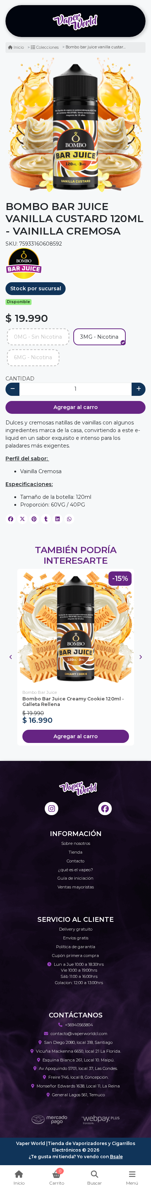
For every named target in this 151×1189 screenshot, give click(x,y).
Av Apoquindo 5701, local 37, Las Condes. (78, 1068)
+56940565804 (79, 1024)
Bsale (116, 1156)
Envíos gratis (75, 937)
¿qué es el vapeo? (75, 869)
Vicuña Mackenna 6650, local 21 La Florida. (78, 1051)
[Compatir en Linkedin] (57, 519)
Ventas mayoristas (76, 887)
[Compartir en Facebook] (10, 519)
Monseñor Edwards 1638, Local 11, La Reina (78, 1086)
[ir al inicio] (78, 788)
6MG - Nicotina (33, 357)
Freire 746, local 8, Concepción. (78, 1077)
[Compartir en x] (22, 519)
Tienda (75, 852)
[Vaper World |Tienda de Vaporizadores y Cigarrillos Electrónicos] (75, 21)
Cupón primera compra (75, 955)
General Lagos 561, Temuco (78, 1094)
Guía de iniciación (75, 878)
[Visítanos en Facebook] (105, 809)
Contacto (75, 861)
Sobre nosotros (75, 843)
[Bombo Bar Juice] (23, 263)
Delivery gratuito (75, 929)
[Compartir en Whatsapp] (69, 519)
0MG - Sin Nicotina (38, 337)
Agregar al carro (76, 407)
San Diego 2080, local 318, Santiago (78, 1042)
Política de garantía (75, 946)
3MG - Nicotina (99, 337)
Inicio (19, 47)
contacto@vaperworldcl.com (79, 1033)
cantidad (19, 378)
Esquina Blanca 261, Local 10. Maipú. (78, 1060)
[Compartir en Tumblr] (46, 519)
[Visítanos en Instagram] (51, 809)
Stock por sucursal (35, 288)
